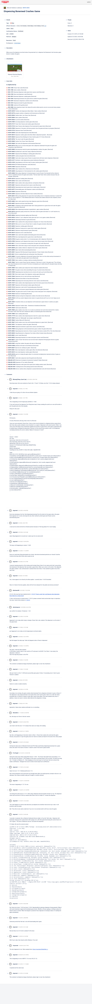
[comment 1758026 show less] (7, 388)
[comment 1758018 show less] (7, 561)
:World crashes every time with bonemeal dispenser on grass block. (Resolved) (30, 322)
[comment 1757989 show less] (7, 964)
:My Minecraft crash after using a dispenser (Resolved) (25, 151)
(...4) (45, 25)
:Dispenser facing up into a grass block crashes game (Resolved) (27, 228)
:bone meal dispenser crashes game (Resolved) (23, 352)
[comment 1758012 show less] (7, 636)
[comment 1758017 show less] (7, 575)
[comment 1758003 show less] (7, 731)
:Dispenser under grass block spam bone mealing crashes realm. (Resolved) (30, 364)
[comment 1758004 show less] (7, 722)
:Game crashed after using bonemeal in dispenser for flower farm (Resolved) (30, 221)
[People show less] (66, 20)
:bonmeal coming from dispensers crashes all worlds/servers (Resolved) (29, 295)
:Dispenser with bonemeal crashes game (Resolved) (24, 285)
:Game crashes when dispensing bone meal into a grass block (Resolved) (29, 315)
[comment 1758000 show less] (7, 767)
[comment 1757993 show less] (7, 927)
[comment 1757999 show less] (7, 780)
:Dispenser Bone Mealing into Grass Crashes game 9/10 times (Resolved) (29, 137)
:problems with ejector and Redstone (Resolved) (23, 345)
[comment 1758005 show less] (7, 712)
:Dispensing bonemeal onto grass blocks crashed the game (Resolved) (27, 98)
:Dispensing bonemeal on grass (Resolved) (21, 219)
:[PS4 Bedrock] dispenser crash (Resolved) (22, 164)
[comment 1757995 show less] (7, 903)
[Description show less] (5, 48)
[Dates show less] (66, 30)
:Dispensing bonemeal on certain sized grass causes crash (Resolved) (28, 337)
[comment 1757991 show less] (7, 945)
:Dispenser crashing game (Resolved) (20, 226)
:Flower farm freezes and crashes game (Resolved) (24, 124)
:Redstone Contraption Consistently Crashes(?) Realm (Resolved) (27, 360)
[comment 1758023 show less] (7, 510)
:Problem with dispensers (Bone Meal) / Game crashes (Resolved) (27, 111)
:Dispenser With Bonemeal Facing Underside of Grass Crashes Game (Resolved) (30, 252)
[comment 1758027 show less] (7, 379)
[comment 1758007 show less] (7, 689)
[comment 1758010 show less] (7, 660)
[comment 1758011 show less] (7, 646)
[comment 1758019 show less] (7, 550)
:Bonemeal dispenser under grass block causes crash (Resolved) (26, 92)
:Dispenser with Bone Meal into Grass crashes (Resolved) (25, 193)
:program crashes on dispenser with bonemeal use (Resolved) (26, 113)
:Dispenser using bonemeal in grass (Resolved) (22, 230)
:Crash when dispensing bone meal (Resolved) (22, 132)
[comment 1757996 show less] (7, 814)
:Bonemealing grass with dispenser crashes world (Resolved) (26, 189)
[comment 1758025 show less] (7, 398)
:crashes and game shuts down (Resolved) (21, 156)
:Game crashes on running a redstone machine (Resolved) (25, 260)
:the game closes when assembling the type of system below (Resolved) (29, 270)
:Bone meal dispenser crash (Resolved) (20, 94)
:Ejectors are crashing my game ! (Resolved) (22, 347)
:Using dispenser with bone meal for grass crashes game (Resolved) (28, 162)
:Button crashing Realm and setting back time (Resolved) (25, 254)
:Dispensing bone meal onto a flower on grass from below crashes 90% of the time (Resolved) (34, 331)
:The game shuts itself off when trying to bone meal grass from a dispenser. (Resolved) (32, 291)
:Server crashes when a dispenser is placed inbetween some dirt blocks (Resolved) (32, 368)
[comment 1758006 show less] (7, 703)
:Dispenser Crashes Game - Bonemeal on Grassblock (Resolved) (27, 305)
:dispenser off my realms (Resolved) (20, 362)
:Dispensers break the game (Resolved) (20, 103)
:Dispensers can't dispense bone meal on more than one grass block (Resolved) (30, 241)
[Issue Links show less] (5, 81)
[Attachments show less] (5, 58)
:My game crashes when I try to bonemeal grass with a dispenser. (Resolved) (30, 239)
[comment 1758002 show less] (7, 742)
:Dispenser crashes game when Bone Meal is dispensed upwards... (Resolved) (30, 134)
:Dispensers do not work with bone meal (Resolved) (24, 276)
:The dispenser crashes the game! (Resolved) (22, 324)
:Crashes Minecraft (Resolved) (19, 320)
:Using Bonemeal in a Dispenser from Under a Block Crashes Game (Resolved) (30, 333)
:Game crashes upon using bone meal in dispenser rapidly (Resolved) (28, 267)
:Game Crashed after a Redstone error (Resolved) (23, 168)
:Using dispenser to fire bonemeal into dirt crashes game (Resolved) (28, 171)
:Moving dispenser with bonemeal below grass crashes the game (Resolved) (30, 328)
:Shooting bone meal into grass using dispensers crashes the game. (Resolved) (30, 149)
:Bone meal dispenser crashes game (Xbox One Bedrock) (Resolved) (28, 350)
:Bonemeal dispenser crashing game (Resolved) (22, 96)
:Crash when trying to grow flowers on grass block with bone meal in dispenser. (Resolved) (33, 158)
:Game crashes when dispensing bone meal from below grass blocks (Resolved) (30, 283)
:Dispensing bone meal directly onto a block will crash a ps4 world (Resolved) (30, 272)
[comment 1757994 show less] (7, 917)
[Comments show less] (5, 374)
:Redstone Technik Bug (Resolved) (20, 293)
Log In (88, 2)
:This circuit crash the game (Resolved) (21, 139)
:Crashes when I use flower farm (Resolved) (22, 115)
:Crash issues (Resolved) (17, 307)
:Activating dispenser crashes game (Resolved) (23, 121)
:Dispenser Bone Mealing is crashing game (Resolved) (24, 153)
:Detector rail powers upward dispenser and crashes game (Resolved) (28, 289)
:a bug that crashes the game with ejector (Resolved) (24, 343)
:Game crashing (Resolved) (18, 313)
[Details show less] (5, 20)
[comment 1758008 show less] (7, 680)
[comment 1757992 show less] (7, 936)
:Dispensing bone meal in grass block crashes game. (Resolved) (26, 187)
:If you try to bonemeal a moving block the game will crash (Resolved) (28, 243)
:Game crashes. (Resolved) (17, 90)
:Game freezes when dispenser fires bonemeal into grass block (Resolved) (29, 126)
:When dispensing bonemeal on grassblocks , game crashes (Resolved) (28, 209)
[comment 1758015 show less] (7, 607)
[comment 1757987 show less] (7, 973)
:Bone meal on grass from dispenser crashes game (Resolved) (26, 274)
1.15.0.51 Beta (17, 43)
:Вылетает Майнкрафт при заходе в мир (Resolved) (24, 318)
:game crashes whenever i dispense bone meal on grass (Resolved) (27, 247)
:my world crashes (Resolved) (18, 119)
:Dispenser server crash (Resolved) (20, 232)
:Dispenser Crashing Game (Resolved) (20, 178)
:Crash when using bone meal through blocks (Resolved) (25, 358)
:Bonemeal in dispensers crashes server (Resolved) (23, 100)
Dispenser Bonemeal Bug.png (15, 74)
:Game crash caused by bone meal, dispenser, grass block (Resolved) (28, 201)
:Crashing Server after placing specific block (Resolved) (25, 366)
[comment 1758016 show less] (7, 590)
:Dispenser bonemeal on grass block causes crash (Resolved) (26, 326)
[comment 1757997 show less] (7, 801)
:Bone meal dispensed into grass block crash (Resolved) (25, 237)
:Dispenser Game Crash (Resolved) (20, 130)
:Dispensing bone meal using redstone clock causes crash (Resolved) (28, 280)
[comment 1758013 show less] (7, 627)
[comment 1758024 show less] (7, 414)
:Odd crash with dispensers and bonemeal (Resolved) (24, 143)
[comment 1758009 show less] (7, 669)
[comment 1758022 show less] (7, 523)
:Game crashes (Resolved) (18, 117)
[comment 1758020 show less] (7, 541)
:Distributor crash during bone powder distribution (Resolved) (26, 160)
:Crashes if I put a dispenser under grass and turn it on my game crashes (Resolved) (31, 217)
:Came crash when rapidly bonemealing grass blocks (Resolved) (26, 234)
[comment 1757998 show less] (7, 790)
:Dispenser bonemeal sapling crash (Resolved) (22, 215)
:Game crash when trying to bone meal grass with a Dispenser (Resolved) (29, 245)
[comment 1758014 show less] (7, 616)
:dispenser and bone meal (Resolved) (20, 203)
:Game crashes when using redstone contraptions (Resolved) (26, 183)
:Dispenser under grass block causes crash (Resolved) (24, 185)
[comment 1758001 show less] (7, 753)
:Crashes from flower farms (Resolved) (21, 141)
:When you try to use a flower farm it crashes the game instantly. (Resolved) (30, 224)
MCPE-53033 (26, 7)
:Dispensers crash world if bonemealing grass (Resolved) (25, 287)
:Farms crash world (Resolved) (19, 180)
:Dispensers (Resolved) (17, 166)
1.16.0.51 (28, 600)
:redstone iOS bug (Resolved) (18, 105)
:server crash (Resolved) (17, 335)
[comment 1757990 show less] (7, 954)
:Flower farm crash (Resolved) (18, 87)
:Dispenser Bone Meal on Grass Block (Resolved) (23, 278)
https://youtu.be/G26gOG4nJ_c (40, 949)
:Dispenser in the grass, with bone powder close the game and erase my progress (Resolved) (34, 128)
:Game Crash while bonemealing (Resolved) (22, 250)
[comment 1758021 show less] (7, 532)
